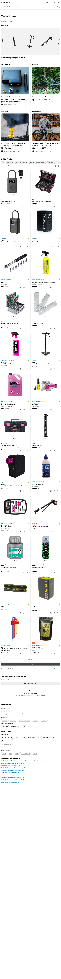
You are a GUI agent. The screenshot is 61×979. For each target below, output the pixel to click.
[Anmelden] (50, 2)
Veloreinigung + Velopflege (38, 279)
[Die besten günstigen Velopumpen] (30, 42)
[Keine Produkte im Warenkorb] (58, 3)
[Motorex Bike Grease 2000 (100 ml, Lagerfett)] (15, 555)
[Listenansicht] (58, 166)
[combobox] (3, 162)
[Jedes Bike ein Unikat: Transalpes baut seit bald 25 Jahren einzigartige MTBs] (46, 131)
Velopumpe (3, 198)
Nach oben (57, 669)
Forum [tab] (10, 21)
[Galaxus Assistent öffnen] (54, 3)
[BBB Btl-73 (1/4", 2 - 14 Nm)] (15, 270)
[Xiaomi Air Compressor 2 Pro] (15, 230)
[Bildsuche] (58, 6)
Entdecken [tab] (4, 21)
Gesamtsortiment (5, 12)
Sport (13, 12)
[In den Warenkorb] (27, 206)
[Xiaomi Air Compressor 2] (15, 189)
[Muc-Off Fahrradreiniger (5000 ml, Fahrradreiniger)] (15, 392)
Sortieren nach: (5, 166)
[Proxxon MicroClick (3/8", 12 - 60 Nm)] (15, 596)
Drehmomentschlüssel (6, 279)
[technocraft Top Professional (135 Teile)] (15, 311)
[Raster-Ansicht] (55, 166)
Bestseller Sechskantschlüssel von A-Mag (12, 772)
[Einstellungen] (47, 3)
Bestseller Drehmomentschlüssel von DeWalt (13, 780)
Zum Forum (4, 679)
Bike (17, 12)
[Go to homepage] (5, 2)
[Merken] (24, 206)
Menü (4, 6)
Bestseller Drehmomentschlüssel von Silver (12, 777)
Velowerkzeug (35, 320)
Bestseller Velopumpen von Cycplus (10, 765)
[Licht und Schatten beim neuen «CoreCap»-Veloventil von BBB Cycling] (15, 131)
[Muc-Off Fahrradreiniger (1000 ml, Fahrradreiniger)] (15, 352)
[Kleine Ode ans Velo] (46, 82)
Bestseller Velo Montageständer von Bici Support (14, 775)
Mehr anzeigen (30, 664)
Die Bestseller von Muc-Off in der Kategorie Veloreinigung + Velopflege (20, 761)
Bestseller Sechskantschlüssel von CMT (11, 782)
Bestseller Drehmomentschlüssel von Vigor (12, 770)
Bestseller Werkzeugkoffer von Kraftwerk (12, 763)
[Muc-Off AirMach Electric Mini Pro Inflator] (15, 474)
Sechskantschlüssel (5, 645)
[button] (28, 198)
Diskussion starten (32, 683)
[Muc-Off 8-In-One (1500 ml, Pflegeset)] (15, 515)
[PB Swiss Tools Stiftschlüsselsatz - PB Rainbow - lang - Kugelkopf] (15, 637)
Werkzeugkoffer (36, 198)
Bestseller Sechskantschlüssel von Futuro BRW (13, 768)
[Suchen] (9, 6)
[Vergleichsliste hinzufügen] (20, 206)
